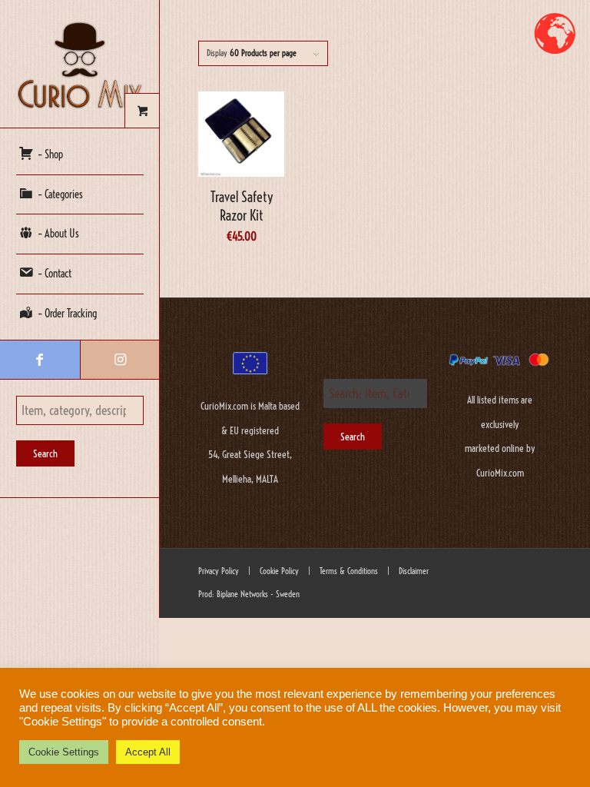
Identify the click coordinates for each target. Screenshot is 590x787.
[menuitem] (80, 155)
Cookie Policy (278, 571)
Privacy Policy (218, 571)
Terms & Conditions (347, 571)
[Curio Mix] (80, 64)
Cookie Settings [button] (63, 752)
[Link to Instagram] (120, 359)
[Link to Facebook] (40, 359)
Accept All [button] (148, 752)
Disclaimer (414, 571)
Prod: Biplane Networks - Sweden (249, 594)
